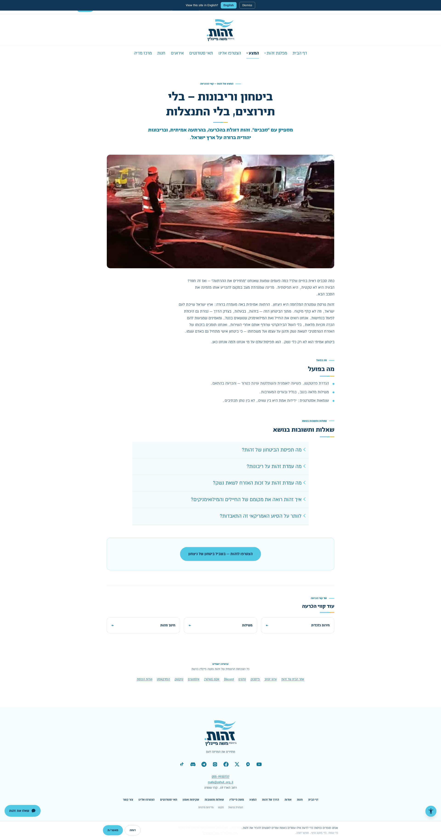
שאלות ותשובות (214, 800)
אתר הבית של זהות (292, 679)
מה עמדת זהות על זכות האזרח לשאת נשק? (257, 483)
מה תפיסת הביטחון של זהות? (272, 450)
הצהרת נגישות (235, 807)
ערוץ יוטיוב (270, 679)
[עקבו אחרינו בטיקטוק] (182, 764)
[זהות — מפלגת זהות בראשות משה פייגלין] (221, 30)
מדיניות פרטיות (206, 807)
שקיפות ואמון (191, 800)
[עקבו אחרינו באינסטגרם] (215, 764)
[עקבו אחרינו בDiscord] (193, 764)
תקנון (221, 807)
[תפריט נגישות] (430, 811)
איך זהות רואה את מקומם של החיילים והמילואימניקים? (246, 499)
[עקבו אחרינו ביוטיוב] (259, 764)
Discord (229, 679)
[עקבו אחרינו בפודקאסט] (248, 764)
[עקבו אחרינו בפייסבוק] (226, 764)
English (228, 5)
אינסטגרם (193, 679)
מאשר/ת (112, 830)
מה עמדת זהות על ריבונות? (274, 466)
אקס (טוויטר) (211, 679)
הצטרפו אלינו (229, 53)
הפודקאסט (163, 679)
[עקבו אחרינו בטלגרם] (204, 764)
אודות (288, 800)
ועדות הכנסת (144, 679)
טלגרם (242, 679)
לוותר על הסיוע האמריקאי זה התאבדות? (261, 516)
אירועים (177, 53)
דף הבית (300, 53)
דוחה (133, 830)
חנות (161, 53)
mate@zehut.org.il (220, 782)
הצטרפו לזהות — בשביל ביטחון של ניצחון (220, 553)
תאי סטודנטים (201, 53)
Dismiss (247, 5)
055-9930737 (220, 777)
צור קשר (128, 800)
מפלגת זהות (275, 53)
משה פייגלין (236, 800)
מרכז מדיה (143, 53)
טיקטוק (179, 679)
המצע (252, 53)
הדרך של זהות (270, 800)
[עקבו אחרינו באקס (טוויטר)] (237, 764)
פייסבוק (255, 679)
